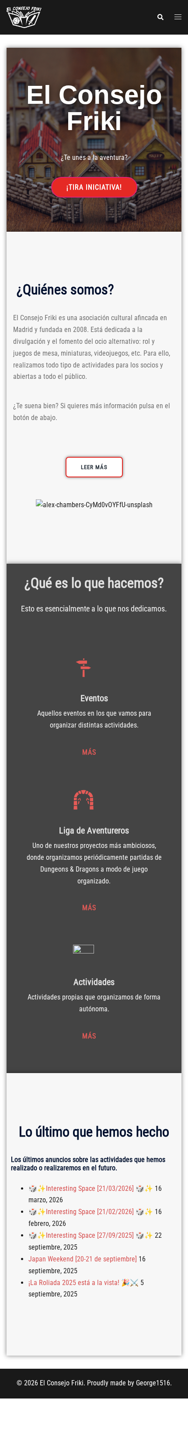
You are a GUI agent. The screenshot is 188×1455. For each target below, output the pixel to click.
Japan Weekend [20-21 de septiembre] (82, 1259)
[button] (160, 17)
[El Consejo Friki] (24, 17)
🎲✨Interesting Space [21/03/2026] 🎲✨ (90, 1188)
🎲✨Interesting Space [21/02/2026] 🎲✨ (90, 1212)
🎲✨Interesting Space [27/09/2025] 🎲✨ (90, 1235)
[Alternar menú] (177, 17)
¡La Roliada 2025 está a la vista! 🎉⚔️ (83, 1282)
